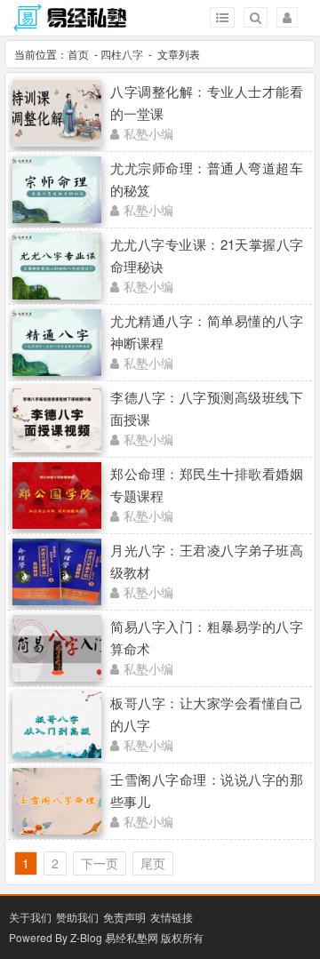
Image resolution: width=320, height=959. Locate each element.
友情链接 (171, 916)
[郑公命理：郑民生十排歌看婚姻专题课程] (56, 523)
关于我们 (30, 916)
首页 (78, 53)
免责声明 (124, 916)
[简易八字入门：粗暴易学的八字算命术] (56, 676)
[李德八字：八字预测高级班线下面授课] (56, 447)
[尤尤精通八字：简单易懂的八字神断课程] (56, 371)
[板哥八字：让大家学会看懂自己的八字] (56, 753)
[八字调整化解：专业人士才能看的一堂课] (56, 141)
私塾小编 (148, 133)
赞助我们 (77, 916)
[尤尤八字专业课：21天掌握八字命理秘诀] (56, 294)
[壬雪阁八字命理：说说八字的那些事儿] (56, 829)
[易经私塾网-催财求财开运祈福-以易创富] (71, 23)
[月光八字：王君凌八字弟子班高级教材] (56, 600)
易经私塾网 (131, 937)
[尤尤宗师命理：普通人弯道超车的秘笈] (56, 218)
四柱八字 (121, 53)
